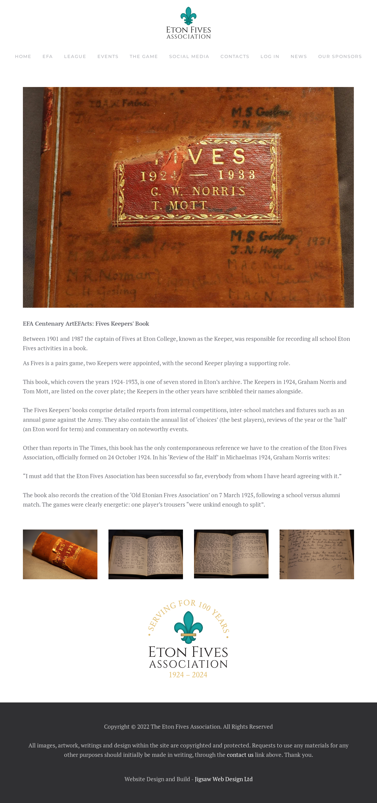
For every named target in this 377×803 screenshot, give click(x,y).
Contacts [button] (235, 56)
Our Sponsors (340, 56)
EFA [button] (48, 56)
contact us (239, 755)
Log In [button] (270, 56)
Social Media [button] (189, 56)
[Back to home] (188, 23)
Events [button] (108, 56)
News (299, 56)
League (75, 56)
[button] (60, 554)
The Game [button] (144, 56)
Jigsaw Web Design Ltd (224, 779)
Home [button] (23, 56)
